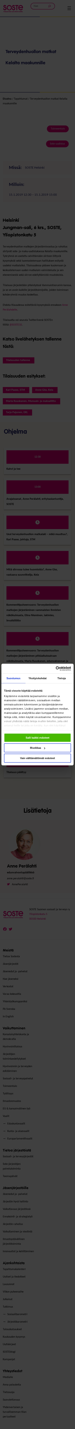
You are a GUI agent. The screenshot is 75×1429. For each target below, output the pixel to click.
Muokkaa (35, 747)
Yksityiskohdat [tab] (37, 678)
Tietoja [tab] (61, 678)
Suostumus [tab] (13, 678)
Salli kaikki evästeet (37, 737)
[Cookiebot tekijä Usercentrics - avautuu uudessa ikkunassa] (55, 668)
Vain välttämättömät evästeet (37, 758)
